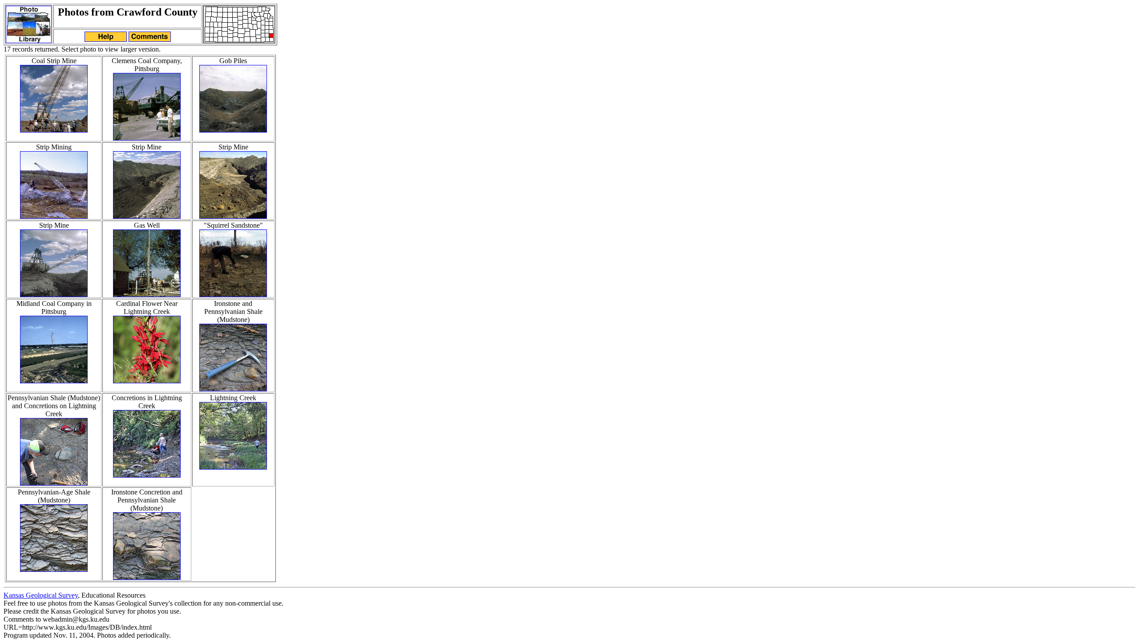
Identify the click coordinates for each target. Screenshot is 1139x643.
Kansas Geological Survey (41, 595)
